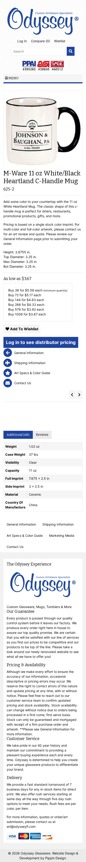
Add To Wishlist (23, 329)
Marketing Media (61, 535)
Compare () (40, 41)
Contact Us (15, 547)
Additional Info (18, 435)
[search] (71, 51)
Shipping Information (58, 524)
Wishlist (59, 41)
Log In (22, 41)
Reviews (42, 435)
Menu (13, 78)
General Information (21, 524)
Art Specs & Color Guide (25, 535)
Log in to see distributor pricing (41, 342)
